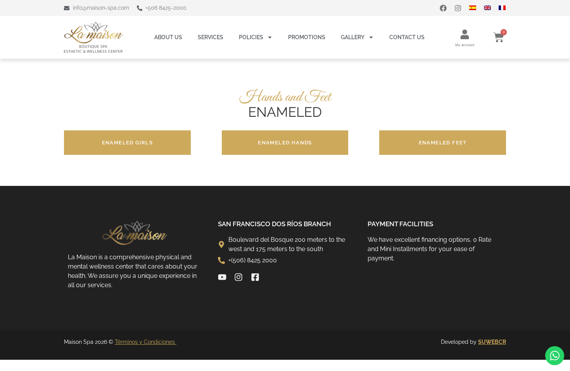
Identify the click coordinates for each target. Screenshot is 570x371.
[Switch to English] (491, 7)
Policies (251, 37)
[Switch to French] (506, 7)
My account (464, 45)
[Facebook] (443, 8)
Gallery (352, 37)
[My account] (465, 34)
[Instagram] (457, 8)
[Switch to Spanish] (476, 7)
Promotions (306, 37)
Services (210, 37)
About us (168, 37)
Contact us (407, 37)
